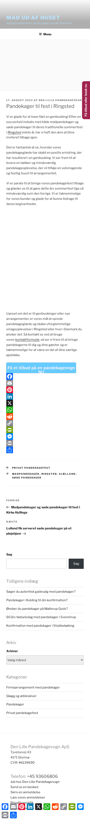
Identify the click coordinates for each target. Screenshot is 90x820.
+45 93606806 (42, 776)
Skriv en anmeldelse (25, 792)
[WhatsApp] (45, 409)
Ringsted (14, 132)
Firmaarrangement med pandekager (33, 687)
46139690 (26, 762)
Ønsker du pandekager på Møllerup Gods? (37, 609)
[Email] (45, 383)
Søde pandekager (27, 477)
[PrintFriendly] (45, 429)
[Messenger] (45, 436)
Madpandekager (26, 473)
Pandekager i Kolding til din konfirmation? (37, 600)
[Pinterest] (45, 389)
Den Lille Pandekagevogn (60, 100)
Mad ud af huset (33, 18)
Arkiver (12, 651)
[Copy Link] (45, 423)
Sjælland (67, 473)
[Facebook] (45, 376)
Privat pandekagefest (31, 467)
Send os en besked (24, 787)
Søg (9, 554)
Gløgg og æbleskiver (21, 696)
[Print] (45, 443)
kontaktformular (27, 340)
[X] (45, 403)
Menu (47, 34)
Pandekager (15, 704)
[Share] (45, 450)
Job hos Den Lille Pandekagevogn (35, 782)
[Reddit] (45, 416)
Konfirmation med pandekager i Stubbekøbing (40, 626)
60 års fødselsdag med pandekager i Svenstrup (41, 617)
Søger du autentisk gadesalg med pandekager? (41, 591)
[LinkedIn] (45, 396)
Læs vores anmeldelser (27, 797)
